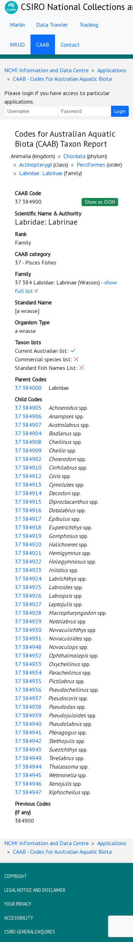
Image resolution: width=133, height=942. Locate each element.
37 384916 (28, 510)
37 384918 (28, 527)
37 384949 (28, 758)
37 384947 (28, 792)
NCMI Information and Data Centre (46, 70)
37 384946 (28, 783)
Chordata (74, 155)
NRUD (17, 44)
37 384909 (28, 450)
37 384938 (28, 706)
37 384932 (28, 655)
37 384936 (28, 689)
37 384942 (28, 740)
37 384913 (28, 484)
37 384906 (28, 416)
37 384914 (28, 493)
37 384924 (28, 578)
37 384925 (28, 587)
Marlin (17, 24)
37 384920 (28, 544)
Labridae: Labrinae (40, 173)
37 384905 (28, 407)
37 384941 (28, 732)
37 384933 (28, 664)
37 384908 (28, 441)
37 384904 (28, 433)
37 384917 (28, 518)
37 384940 (28, 723)
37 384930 (28, 629)
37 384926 (28, 595)
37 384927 (28, 604)
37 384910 (28, 467)
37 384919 (28, 535)
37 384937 (28, 698)
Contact (70, 44)
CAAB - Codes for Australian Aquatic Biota (62, 78)
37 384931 (28, 638)
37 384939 (28, 715)
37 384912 (28, 476)
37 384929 (28, 621)
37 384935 (28, 681)
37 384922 (28, 561)
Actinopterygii (35, 164)
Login (120, 111)
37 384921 (28, 552)
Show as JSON (100, 202)
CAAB (42, 44)
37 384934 (28, 672)
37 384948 (28, 646)
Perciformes (91, 164)
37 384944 (28, 766)
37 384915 (28, 501)
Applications (111, 70)
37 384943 (28, 749)
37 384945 (28, 775)
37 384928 (28, 612)
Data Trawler (52, 24)
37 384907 (28, 424)
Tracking (88, 24)
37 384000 (28, 387)
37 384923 (28, 570)
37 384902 (28, 458)
